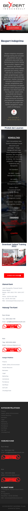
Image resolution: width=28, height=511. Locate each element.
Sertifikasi (8, 230)
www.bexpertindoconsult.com (15, 301)
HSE (6, 228)
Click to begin (14, 28)
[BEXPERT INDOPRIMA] (14, 5)
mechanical (5, 379)
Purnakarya (8, 229)
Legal (4, 373)
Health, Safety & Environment (11, 364)
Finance (4, 361)
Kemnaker (5, 370)
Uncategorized (6, 390)
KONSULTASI (14, 137)
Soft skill (4, 387)
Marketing (5, 376)
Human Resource (10, 226)
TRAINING (14, 217)
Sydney (18, 508)
